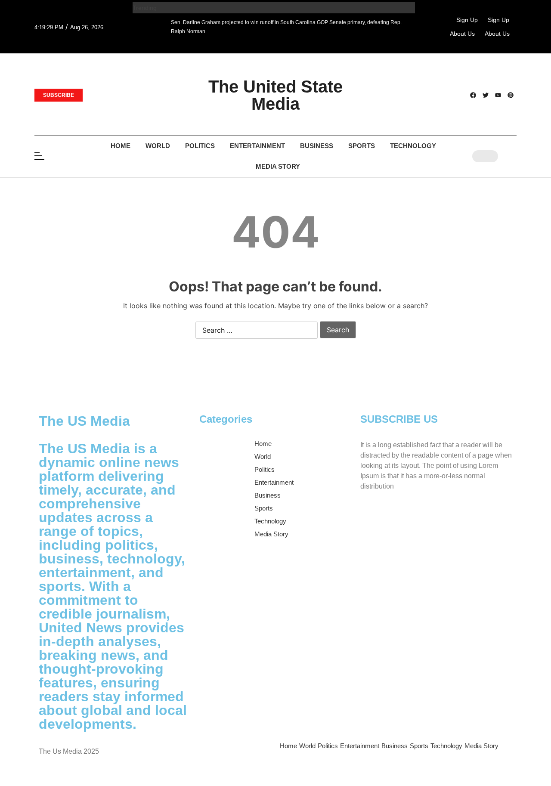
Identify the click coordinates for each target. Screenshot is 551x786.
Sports (361, 145)
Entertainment (257, 145)
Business (316, 145)
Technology (413, 145)
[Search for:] (256, 330)
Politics (200, 145)
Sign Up (467, 19)
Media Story (278, 166)
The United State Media (275, 95)
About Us (462, 33)
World (157, 145)
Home (120, 145)
